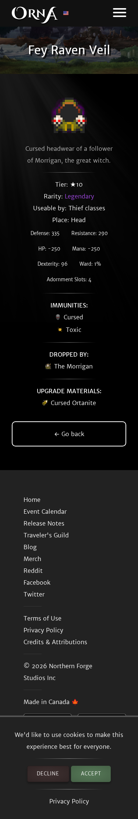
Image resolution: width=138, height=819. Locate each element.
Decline (48, 774)
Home (32, 499)
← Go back (69, 434)
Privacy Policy (69, 801)
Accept (91, 774)
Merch (32, 559)
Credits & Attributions (55, 642)
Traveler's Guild (46, 535)
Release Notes (44, 523)
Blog (30, 547)
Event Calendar (45, 511)
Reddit (33, 570)
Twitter (34, 594)
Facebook (37, 582)
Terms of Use (42, 618)
